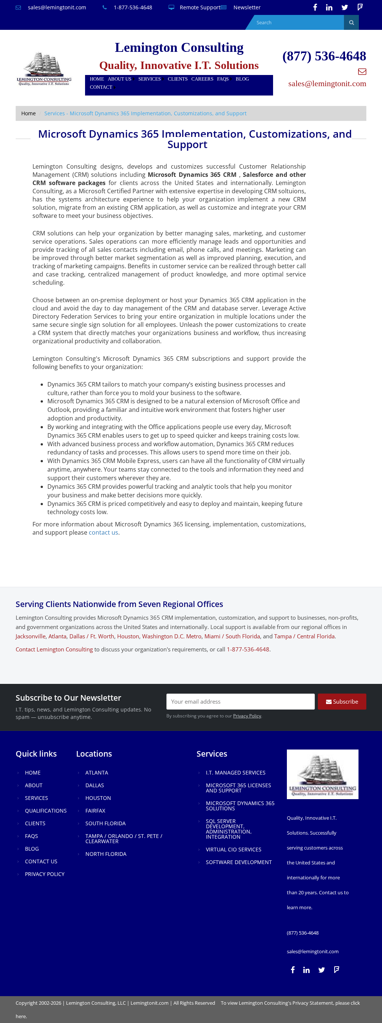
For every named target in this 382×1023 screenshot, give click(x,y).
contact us (103, 532)
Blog (242, 79)
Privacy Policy (247, 716)
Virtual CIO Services (234, 849)
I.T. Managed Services (236, 772)
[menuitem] (97, 79)
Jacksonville (31, 636)
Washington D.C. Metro (171, 636)
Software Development (239, 862)
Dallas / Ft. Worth (91, 636)
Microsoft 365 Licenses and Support (238, 788)
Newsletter (246, 7)
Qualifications (46, 810)
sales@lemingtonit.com (56, 7)
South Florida (105, 823)
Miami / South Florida (232, 636)
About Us (119, 79)
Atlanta (57, 636)
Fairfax (95, 810)
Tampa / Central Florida (304, 636)
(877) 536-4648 (324, 56)
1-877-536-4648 (132, 7)
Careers (202, 79)
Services (149, 79)
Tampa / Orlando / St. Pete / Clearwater (123, 838)
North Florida (105, 853)
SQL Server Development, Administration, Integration (229, 828)
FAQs (223, 79)
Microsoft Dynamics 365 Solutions (240, 806)
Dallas (94, 785)
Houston (128, 636)
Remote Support (200, 7)
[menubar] (179, 83)
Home (97, 79)
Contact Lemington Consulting (54, 649)
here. (21, 1016)
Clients (178, 79)
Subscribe (345, 701)
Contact (101, 87)
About (34, 785)
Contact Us (41, 861)
